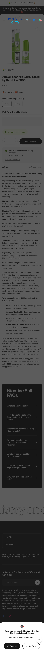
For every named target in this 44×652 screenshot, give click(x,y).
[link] (31, 646)
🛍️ (40, 19)
